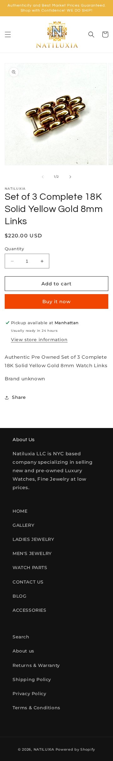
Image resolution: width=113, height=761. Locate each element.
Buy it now (56, 301)
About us (23, 651)
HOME (20, 511)
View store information (39, 339)
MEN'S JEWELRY (32, 553)
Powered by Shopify (75, 749)
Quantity (14, 248)
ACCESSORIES (29, 610)
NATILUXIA (45, 749)
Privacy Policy (29, 693)
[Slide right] (70, 177)
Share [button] (19, 397)
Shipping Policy (32, 679)
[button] (8, 34)
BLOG (19, 596)
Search (21, 637)
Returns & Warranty (36, 665)
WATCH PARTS (30, 567)
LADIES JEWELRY (33, 539)
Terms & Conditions (36, 708)
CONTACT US (28, 582)
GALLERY (23, 525)
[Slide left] (43, 177)
